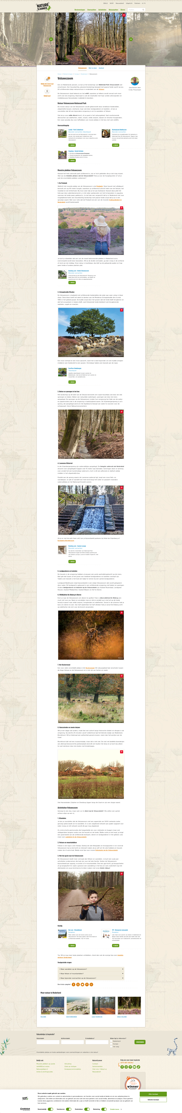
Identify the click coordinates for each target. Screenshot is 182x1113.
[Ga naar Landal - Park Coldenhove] (62, 133)
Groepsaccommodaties (72, 1069)
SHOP (112, 3)
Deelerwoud (90, 668)
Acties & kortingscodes (44, 1071)
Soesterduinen (71, 1017)
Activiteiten (102, 9)
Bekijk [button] (73, 145)
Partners (137, 3)
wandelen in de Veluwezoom (75, 837)
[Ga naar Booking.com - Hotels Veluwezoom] (62, 274)
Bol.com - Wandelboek (75, 930)
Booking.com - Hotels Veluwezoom (78, 271)
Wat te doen (93, 68)
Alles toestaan (153, 1094)
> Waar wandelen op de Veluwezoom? (73, 969)
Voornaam (40, 1038)
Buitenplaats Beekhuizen (119, 130)
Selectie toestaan (153, 1099)
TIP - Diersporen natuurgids (120, 930)
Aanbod (101, 68)
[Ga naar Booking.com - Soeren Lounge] (62, 550)
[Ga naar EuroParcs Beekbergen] (62, 372)
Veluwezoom (82, 68)
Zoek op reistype (70, 1066)
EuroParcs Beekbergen (74, 368)
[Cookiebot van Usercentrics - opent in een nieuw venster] (25, 1109)
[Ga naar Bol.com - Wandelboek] (62, 934)
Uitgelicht (129, 3)
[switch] (68, 1109)
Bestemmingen (80, 9)
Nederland (116, 1041)
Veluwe (101, 89)
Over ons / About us (99, 1069)
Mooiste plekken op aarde (45, 1063)
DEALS (105, 3)
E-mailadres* (90, 1038)
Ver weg (116, 1046)
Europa (115, 1044)
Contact (95, 1063)
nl (142, 3)
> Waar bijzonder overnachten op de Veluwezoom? (77, 978)
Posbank (99, 186)
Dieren (123, 9)
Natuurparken (113, 9)
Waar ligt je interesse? (118, 1038)
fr (145, 3)
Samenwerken (97, 1066)
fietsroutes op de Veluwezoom (106, 850)
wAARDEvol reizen (42, 1066)
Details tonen (114, 1109)
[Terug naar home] (43, 6)
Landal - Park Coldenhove (75, 130)
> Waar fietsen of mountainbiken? (71, 973)
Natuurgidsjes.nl (42, 1069)
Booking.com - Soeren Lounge (77, 546)
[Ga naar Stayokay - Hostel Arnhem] (62, 155)
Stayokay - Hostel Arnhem (75, 151)
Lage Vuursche (97, 1017)
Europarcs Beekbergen (66, 540)
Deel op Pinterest (121, 207)
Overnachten (91, 9)
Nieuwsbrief (120, 3)
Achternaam (65, 1038)
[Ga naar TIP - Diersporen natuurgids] (106, 934)
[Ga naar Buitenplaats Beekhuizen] (106, 133)
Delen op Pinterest (124, 15)
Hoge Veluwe (122, 1017)
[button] (51, 39)
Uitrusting (67, 1063)
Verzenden (140, 1042)
